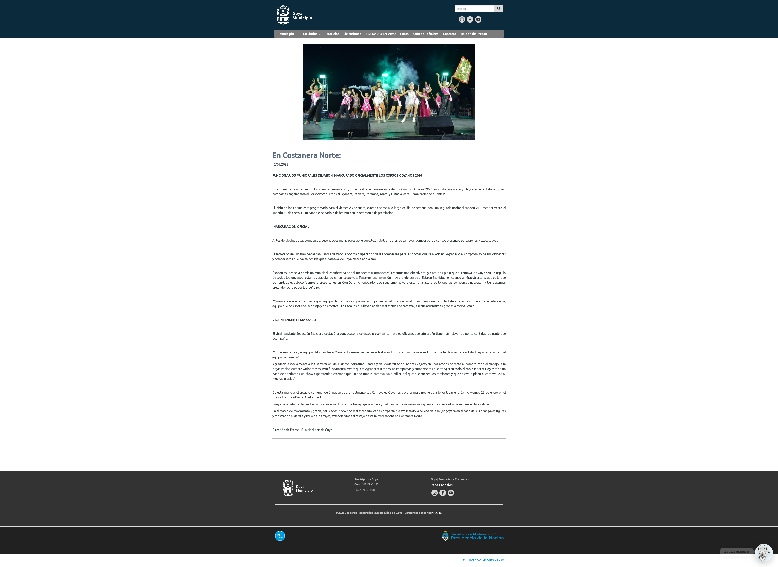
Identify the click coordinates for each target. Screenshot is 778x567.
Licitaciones (352, 34)
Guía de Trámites (425, 34)
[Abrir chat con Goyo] (764, 553)
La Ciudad (310, 34)
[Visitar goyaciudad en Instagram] (462, 19)
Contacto (449, 34)
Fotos (404, 34)
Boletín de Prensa (474, 34)
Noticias (333, 34)
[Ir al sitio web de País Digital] (330, 536)
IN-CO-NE (436, 512)
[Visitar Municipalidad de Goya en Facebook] (470, 19)
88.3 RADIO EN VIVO (380, 34)
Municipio (287, 34)
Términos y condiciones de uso (482, 559)
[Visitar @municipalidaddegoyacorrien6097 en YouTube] (478, 19)
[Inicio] (294, 15)
